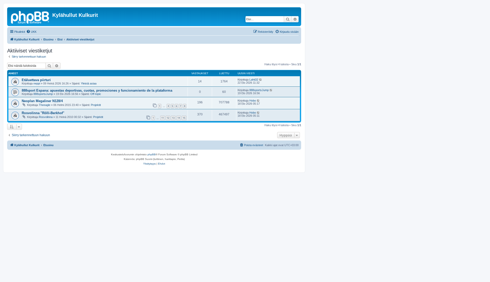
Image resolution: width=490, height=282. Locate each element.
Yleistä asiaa (88, 83)
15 (184, 118)
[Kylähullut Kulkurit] (30, 16)
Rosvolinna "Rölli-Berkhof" (43, 113)
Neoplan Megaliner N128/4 (42, 101)
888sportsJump (43, 93)
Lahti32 (253, 79)
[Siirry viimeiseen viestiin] (260, 79)
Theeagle (44, 104)
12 (168, 118)
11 (162, 118)
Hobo (252, 100)
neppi (36, 83)
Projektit (96, 104)
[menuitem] (31, 32)
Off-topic (95, 93)
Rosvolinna (46, 116)
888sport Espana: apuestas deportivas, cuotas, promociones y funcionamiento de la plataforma (97, 90)
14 (178, 118)
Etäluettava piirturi (36, 80)
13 (173, 118)
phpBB (152, 154)
